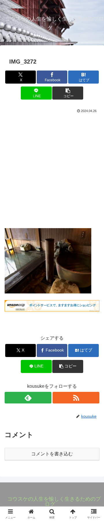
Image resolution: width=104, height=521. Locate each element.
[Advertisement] (52, 169)
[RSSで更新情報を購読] (76, 397)
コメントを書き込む (52, 453)
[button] (67, 93)
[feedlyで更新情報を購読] (28, 397)
